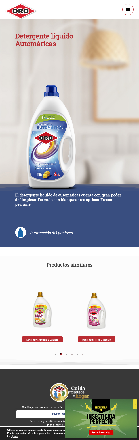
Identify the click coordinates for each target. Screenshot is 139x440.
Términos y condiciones (45, 421)
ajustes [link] (14, 436)
